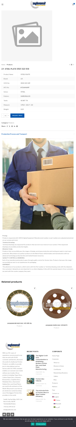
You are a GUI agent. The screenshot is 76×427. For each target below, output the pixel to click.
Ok (33, 424)
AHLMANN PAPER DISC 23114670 (56, 325)
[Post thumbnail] (30, 365)
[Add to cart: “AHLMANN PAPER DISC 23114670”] (72, 288)
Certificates (57, 369)
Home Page (55, 356)
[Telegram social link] (17, 126)
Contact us (55, 393)
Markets (54, 386)
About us (56, 362)
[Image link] (12, 346)
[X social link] (9, 126)
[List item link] (12, 410)
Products (10, 64)
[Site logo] (38, 4)
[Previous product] (70, 65)
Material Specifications (61, 373)
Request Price (17, 115)
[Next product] (74, 65)
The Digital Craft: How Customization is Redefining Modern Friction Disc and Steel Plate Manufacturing (42, 362)
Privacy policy (41, 424)
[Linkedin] (12, 414)
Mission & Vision (59, 366)
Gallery (56, 376)
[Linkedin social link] (14, 126)
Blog (55, 380)
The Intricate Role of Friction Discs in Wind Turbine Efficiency (42, 393)
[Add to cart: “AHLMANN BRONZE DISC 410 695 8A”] (35, 288)
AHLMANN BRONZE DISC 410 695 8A (19, 323)
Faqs (53, 390)
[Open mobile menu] (2, 4)
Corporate (55, 359)
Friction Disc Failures (40, 380)
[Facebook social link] (7, 126)
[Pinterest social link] (12, 126)
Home (3, 64)
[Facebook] (4, 414)
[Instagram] (8, 414)
